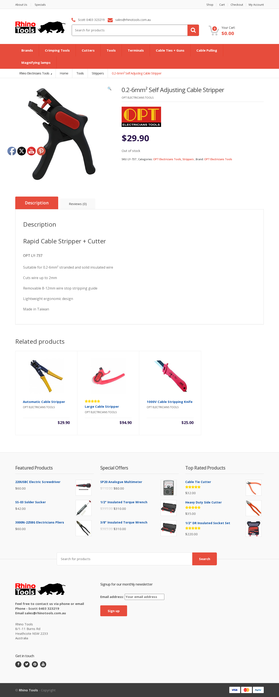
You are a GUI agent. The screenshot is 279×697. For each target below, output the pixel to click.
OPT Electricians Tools (167, 159)
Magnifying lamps (36, 62)
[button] (109, 89)
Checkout (237, 4)
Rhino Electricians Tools (34, 73)
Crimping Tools (57, 50)
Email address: (112, 596)
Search (204, 559)
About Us (21, 4)
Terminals (136, 50)
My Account (256, 4)
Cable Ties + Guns (170, 50)
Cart (222, 4)
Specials (40, 4)
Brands (27, 50)
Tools (111, 50)
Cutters (88, 50)
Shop (209, 4)
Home (64, 73)
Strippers (188, 159)
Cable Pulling (206, 50)
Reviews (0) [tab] (78, 204)
